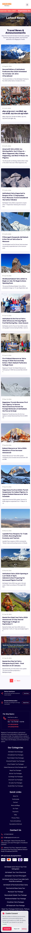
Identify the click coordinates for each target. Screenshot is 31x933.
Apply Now (26, 702)
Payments (15, 811)
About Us (15, 796)
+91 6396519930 (13, 727)
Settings (24, 928)
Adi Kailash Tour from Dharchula (15, 872)
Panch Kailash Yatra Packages (15, 758)
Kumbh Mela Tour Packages (15, 786)
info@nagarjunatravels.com (11, 837)
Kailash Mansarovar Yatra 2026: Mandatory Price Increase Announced (14, 450)
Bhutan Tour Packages (15, 773)
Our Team (15, 808)
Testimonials (15, 799)
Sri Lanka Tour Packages (15, 783)
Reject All (16, 928)
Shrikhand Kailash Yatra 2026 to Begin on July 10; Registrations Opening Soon (14, 281)
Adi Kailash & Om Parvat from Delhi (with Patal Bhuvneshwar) (15, 880)
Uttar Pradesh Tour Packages (15, 764)
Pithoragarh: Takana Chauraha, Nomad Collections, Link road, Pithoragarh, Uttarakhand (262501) (14, 842)
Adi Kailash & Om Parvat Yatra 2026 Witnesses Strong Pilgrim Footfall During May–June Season (15, 321)
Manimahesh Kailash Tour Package (15, 895)
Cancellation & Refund (15, 824)
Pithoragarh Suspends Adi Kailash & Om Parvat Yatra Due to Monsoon (15, 239)
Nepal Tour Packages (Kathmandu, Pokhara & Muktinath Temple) (15, 910)
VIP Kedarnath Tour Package (15, 905)
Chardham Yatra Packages (15, 902)
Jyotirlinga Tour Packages (15, 776)
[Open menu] (27, 4)
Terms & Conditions (15, 821)
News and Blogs (15, 805)
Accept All (7, 928)
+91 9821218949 (13, 724)
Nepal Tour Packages (15, 770)
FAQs (15, 815)
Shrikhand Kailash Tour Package (15, 898)
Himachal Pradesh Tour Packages (15, 761)
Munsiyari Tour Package (15, 892)
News (18, 21)
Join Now (26, 693)
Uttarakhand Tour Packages (15, 755)
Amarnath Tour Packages (15, 780)
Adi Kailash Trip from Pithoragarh (15, 876)
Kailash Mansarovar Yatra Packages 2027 (15, 767)
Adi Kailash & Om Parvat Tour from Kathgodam (15, 868)
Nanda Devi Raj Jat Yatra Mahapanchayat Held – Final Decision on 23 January (13, 663)
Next (18, 681)
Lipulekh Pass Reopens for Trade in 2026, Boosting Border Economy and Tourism (14, 536)
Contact (15, 802)
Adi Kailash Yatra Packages (15, 752)
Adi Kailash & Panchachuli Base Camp (15, 885)
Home (12, 21)
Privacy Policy (15, 818)
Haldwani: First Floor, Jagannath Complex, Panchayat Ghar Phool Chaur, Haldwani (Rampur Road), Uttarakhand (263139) (14, 849)
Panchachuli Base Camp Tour (15, 888)
